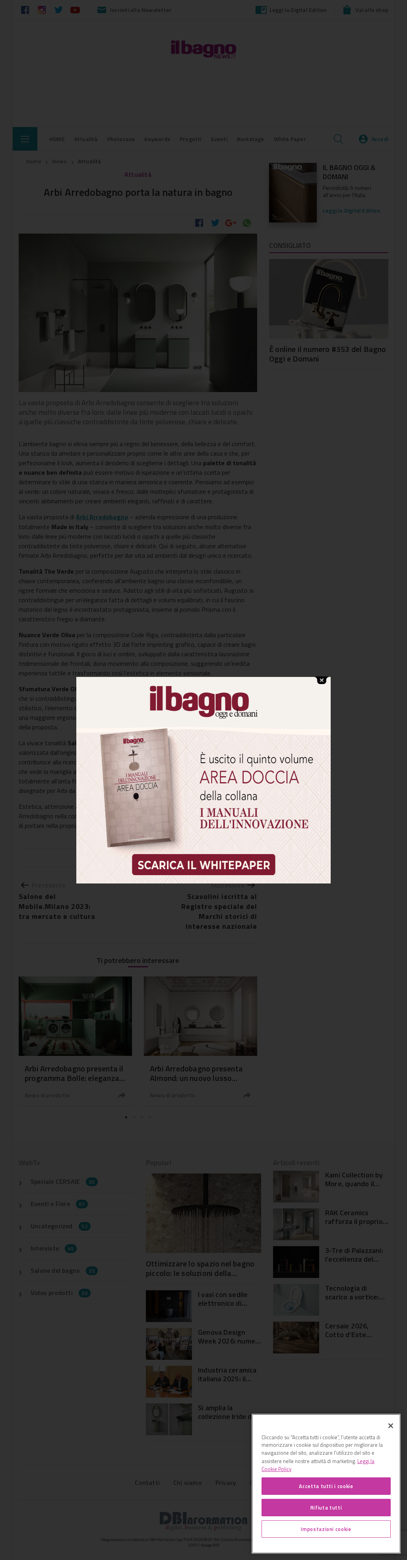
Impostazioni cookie (326, 1529)
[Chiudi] (390, 1425)
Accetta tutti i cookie (326, 1486)
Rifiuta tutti (326, 1508)
